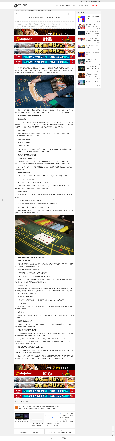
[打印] (69, 14)
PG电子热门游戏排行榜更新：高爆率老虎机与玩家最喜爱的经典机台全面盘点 (92, 40)
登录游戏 (88, 1)
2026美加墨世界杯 (95, 1)
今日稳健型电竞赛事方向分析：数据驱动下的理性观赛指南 (92, 33)
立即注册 (83, 1)
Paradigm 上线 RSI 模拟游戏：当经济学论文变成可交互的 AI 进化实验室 (66, 422)
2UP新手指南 (22, 10)
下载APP (68, 6)
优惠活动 (74, 6)
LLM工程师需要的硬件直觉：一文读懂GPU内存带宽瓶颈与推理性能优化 (21, 421)
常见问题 (87, 6)
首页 (56, 6)
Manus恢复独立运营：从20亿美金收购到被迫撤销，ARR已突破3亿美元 (36, 425)
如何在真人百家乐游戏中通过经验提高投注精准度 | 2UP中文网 (41, 408)
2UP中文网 (23, 5)
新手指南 (81, 6)
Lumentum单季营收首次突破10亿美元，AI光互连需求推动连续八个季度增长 (52, 425)
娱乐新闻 (62, 6)
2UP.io (50, 406)
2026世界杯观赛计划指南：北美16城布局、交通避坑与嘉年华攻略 (92, 68)
